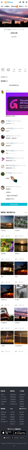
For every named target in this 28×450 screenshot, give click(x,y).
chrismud (8, 186)
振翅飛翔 (3, 253)
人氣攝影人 (7, 6)
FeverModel (4, 399)
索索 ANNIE (9, 165)
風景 (6, 77)
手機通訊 (22, 399)
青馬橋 (3, 345)
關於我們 (22, 412)
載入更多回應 (14, 204)
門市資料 (12, 412)
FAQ (26, 6)
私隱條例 (22, 424)
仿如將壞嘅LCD (19, 345)
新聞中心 (3, 394)
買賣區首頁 (22, 394)
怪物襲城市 (4, 322)
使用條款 (22, 421)
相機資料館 (13, 394)
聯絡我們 (22, 414)
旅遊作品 (3, 419)
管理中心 (21, 6)
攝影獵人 (9, 29)
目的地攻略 (3, 417)
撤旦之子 (8, 150)
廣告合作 (22, 417)
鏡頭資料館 (13, 397)
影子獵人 (17, 299)
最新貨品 (12, 414)
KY (6, 121)
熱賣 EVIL (12, 424)
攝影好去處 (3, 412)
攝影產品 (22, 397)
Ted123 (8, 91)
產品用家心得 (13, 404)
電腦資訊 (22, 401)
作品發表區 (3, 401)
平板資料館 (13, 401)
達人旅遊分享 (4, 421)
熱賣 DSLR (13, 421)
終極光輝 (17, 322)
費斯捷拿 (8, 158)
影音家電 (22, 404)
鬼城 (16, 276)
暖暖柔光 (17, 253)
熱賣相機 (12, 417)
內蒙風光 (3, 230)
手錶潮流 (22, 406)
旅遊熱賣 (3, 414)
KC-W (7, 173)
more (26, 212)
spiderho (8, 136)
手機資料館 (13, 399)
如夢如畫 (17, 230)
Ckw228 (8, 128)
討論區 (2, 404)
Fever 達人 (3, 397)
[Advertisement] (14, 53)
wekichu (8, 143)
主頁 (2, 6)
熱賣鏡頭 (12, 419)
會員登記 (22, 419)
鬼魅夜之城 (4, 299)
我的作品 (14, 6)
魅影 (2, 276)
